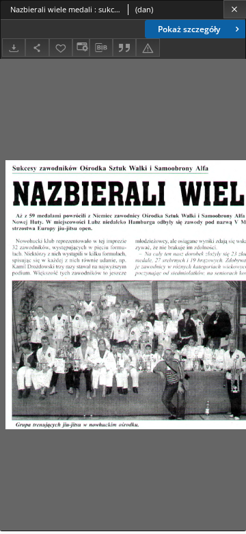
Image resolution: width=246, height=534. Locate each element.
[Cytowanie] (124, 47)
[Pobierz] (13, 47)
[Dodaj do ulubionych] (60, 47)
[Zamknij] (234, 9)
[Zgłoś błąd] (147, 47)
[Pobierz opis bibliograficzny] (101, 48)
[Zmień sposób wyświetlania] (80, 47)
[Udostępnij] (37, 47)
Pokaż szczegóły (189, 29)
